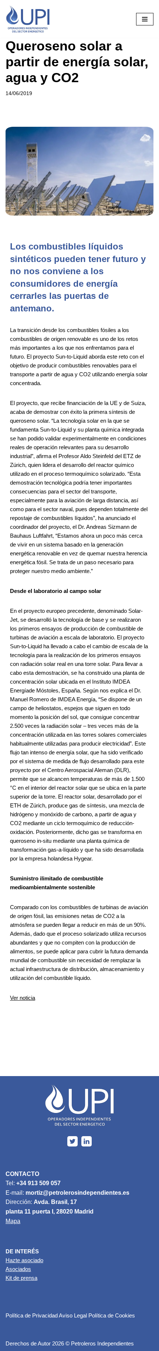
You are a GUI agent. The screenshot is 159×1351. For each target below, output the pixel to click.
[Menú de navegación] (144, 19)
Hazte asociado (24, 1260)
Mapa (13, 1221)
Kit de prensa (21, 1278)
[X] (72, 1141)
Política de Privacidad (32, 1315)
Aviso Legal (73, 1315)
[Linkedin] (86, 1141)
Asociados (18, 1269)
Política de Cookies (111, 1315)
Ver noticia (22, 998)
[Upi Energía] (28, 19)
